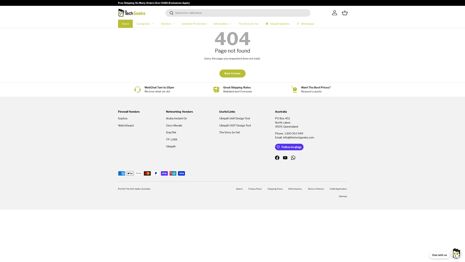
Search (239, 189)
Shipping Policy (275, 189)
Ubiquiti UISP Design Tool (235, 125)
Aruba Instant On (176, 118)
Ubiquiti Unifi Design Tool (234, 118)
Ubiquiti (170, 146)
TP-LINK (171, 139)
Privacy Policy (255, 189)
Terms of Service (316, 189)
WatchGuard (126, 125)
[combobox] (238, 13)
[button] (345, 13)
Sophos (123, 118)
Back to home (232, 73)
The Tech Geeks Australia (138, 189)
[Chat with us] (456, 253)
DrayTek (171, 132)
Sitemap (343, 196)
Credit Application (338, 189)
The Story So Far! (229, 132)
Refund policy (295, 189)
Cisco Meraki (174, 125)
